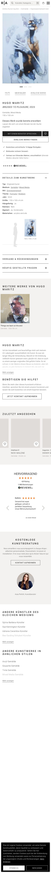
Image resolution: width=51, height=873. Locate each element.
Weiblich (21, 194)
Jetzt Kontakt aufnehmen (22, 396)
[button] (48, 3)
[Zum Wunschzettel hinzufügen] (45, 133)
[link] (37, 3)
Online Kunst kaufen (10, 9)
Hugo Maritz (13, 102)
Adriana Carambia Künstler (15, 631)
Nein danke (37, 868)
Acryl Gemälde (9, 661)
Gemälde (24, 9)
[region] (25, 508)
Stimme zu (13, 868)
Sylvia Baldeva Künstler (13, 622)
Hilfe (7, 93)
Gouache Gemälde (11, 666)
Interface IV (15, 450)
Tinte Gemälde (9, 670)
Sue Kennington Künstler (13, 627)
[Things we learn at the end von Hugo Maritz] (15, 308)
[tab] (25, 177)
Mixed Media (24, 187)
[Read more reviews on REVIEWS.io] (25, 488)
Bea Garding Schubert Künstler (16, 635)
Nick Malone (18, 453)
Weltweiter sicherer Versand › (17, 151)
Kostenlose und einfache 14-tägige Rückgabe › (23, 147)
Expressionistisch (14, 191)
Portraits (13, 194)
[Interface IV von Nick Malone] (25, 433)
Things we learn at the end (11, 326)
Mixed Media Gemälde (12, 674)
